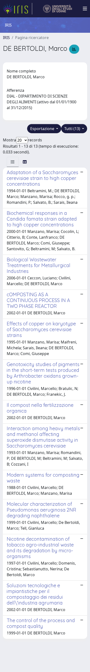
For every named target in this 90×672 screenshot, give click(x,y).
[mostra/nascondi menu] (85, 8)
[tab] (13, 162)
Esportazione (42, 128)
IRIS (6, 37)
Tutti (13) (72, 128)
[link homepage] (17, 8)
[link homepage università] (57, 8)
